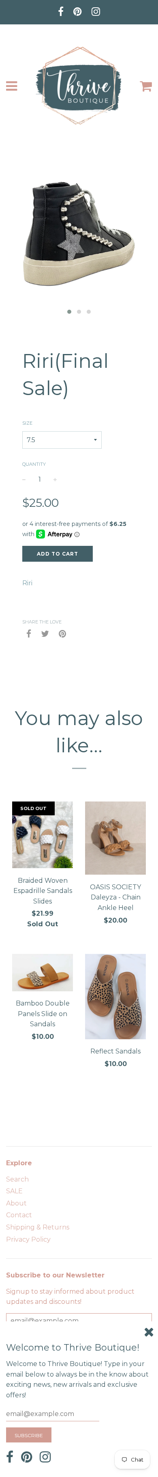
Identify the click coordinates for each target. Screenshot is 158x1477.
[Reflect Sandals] (115, 998)
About (16, 1203)
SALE (14, 1191)
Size (27, 423)
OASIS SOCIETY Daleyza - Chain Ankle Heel (115, 897)
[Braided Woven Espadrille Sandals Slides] (42, 836)
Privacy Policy (28, 1239)
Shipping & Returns (37, 1227)
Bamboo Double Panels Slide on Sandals (43, 1013)
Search (17, 1179)
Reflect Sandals (115, 1051)
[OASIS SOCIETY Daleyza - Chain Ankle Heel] (115, 839)
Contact (19, 1215)
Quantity (34, 464)
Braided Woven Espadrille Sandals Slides (42, 891)
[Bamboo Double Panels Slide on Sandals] (42, 974)
